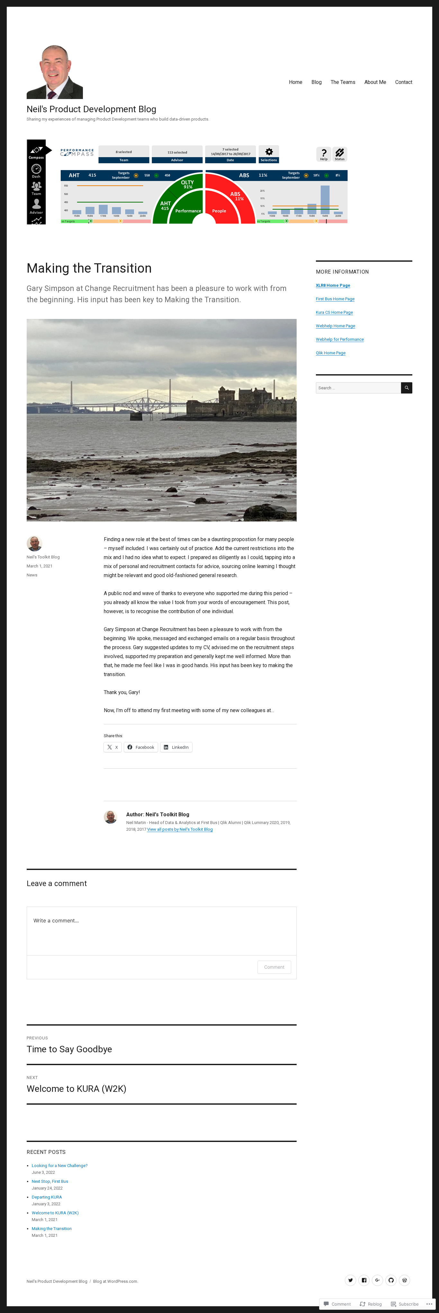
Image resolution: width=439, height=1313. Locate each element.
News (32, 575)
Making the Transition (52, 1228)
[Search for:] (358, 387)
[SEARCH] (406, 388)
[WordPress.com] (404, 1280)
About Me (375, 82)
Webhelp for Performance (340, 339)
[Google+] (377, 1280)
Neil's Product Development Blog (91, 109)
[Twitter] (350, 1280)
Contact (403, 82)
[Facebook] (364, 1280)
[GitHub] (391, 1280)
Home (295, 82)
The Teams (343, 82)
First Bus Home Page (335, 298)
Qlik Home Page (330, 352)
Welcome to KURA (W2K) (55, 1212)
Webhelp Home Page (335, 325)
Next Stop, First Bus (50, 1181)
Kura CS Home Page (334, 312)
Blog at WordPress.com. (115, 1281)
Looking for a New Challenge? (60, 1165)
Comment (274, 967)
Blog (316, 82)
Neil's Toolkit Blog (43, 557)
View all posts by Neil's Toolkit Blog (180, 829)
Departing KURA (47, 1197)
